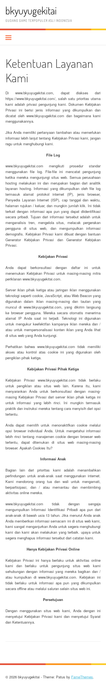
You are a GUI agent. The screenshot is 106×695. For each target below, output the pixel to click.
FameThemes (82, 676)
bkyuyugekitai (31, 10)
